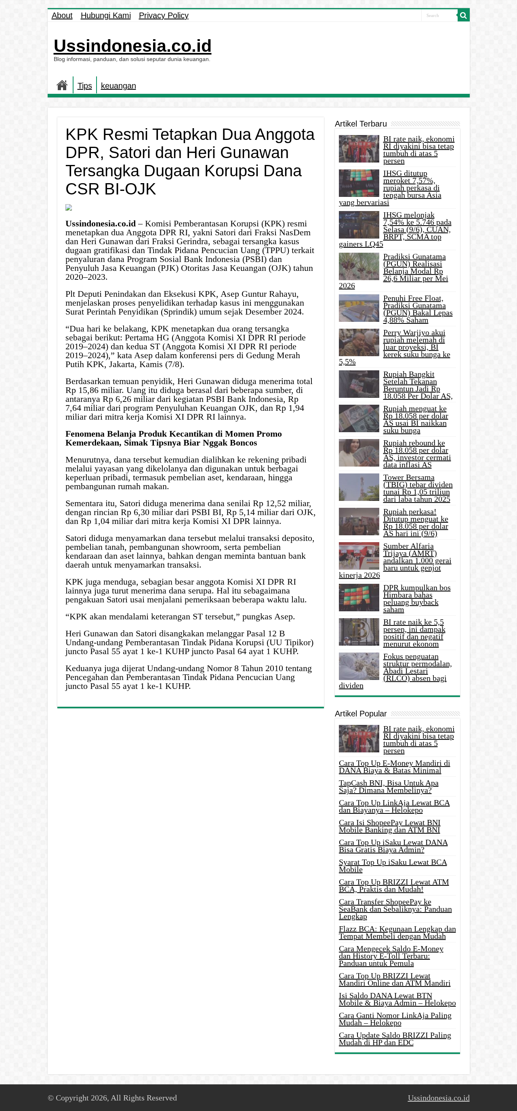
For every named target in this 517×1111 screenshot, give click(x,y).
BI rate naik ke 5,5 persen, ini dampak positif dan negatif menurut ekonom (414, 632)
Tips (85, 85)
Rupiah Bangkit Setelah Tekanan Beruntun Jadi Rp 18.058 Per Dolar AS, (418, 385)
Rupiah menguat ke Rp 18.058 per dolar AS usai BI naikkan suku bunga (415, 419)
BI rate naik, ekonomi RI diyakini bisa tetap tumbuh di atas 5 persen (419, 149)
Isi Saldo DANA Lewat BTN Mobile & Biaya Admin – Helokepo (397, 999)
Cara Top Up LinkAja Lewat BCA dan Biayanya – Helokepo (394, 806)
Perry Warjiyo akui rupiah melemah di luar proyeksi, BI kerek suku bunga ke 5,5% (394, 347)
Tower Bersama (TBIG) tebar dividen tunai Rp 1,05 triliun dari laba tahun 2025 (418, 488)
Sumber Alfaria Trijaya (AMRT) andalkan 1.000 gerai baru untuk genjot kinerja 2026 (395, 560)
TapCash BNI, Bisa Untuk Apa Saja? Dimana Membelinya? (389, 786)
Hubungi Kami (106, 15)
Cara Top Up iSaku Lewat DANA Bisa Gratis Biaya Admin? (393, 846)
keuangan (118, 85)
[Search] (464, 15)
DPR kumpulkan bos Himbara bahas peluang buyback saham (417, 598)
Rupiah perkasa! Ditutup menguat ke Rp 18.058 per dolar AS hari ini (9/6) (415, 522)
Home (62, 84)
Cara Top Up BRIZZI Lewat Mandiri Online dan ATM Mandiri (395, 979)
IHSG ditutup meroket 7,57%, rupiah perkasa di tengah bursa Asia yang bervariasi (390, 188)
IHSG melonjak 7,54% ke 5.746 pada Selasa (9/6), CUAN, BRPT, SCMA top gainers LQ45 (395, 229)
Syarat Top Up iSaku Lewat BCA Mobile (393, 866)
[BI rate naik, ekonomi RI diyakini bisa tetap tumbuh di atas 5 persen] (359, 738)
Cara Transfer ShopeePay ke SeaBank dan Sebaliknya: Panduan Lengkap (395, 909)
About (62, 15)
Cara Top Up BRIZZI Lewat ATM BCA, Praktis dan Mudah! (394, 885)
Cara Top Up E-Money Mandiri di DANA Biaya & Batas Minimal (394, 766)
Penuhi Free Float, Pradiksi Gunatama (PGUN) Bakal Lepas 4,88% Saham (418, 309)
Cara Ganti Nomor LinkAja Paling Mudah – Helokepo (395, 1019)
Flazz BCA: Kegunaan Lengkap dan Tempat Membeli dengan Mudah (397, 932)
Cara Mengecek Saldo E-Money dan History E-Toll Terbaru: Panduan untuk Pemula (391, 955)
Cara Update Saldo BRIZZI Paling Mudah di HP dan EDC (395, 1039)
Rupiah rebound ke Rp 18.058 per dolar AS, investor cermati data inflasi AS (417, 453)
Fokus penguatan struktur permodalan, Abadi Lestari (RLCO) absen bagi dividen (395, 671)
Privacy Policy (164, 15)
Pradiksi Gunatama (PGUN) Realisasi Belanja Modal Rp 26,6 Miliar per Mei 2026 (393, 271)
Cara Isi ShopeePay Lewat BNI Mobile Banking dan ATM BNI (390, 826)
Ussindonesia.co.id (133, 45)
